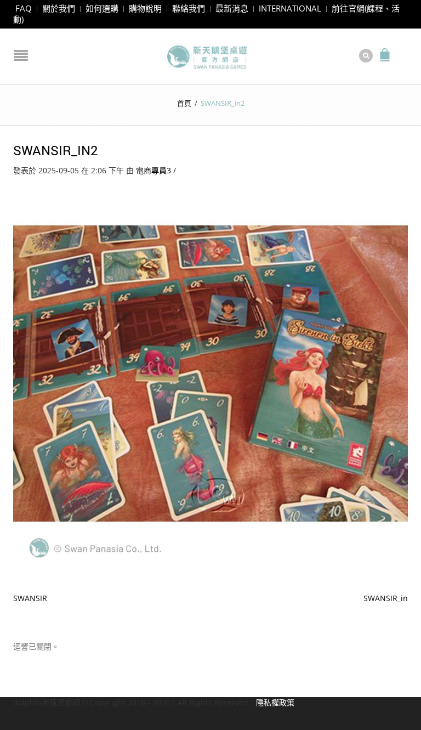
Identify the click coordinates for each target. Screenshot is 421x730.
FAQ (23, 8)
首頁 (184, 103)
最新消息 (231, 8)
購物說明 (145, 8)
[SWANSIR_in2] (210, 372)
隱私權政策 (275, 702)
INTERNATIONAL (290, 8)
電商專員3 (153, 170)
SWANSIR (30, 598)
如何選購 (102, 8)
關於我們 (58, 8)
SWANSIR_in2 (55, 150)
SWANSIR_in (385, 598)
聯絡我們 (188, 8)
